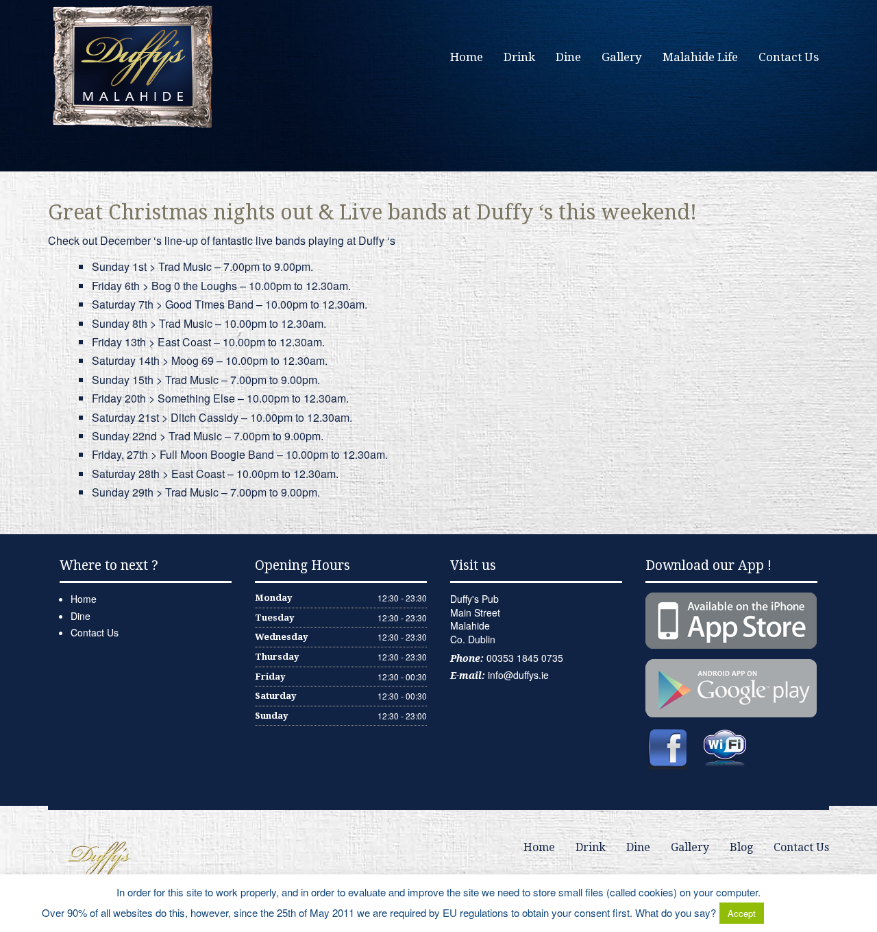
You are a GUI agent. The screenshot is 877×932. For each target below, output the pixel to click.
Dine (568, 57)
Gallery (622, 57)
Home (466, 57)
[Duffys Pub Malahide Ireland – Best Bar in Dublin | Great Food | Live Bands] (133, 65)
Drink (519, 57)
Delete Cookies (801, 912)
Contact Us (788, 57)
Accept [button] (742, 913)
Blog (741, 847)
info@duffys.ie (518, 675)
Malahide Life (700, 57)
